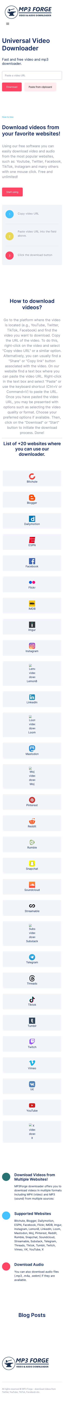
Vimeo (32, 1068)
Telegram (32, 962)
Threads (32, 983)
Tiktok (32, 1004)
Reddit (32, 826)
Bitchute (32, 481)
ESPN (32, 545)
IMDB (32, 608)
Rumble (32, 847)
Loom (32, 732)
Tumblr (32, 1026)
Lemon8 (32, 681)
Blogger (32, 502)
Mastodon (32, 754)
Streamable (32, 911)
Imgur (32, 630)
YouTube (32, 1110)
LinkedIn (32, 702)
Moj (32, 784)
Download (11, 86)
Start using (12, 191)
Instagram (32, 651)
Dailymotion (32, 524)
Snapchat (32, 868)
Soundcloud (32, 890)
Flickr (32, 587)
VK (32, 1089)
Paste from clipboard (40, 86)
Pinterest (32, 805)
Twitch (32, 1047)
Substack (32, 941)
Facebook (32, 566)
